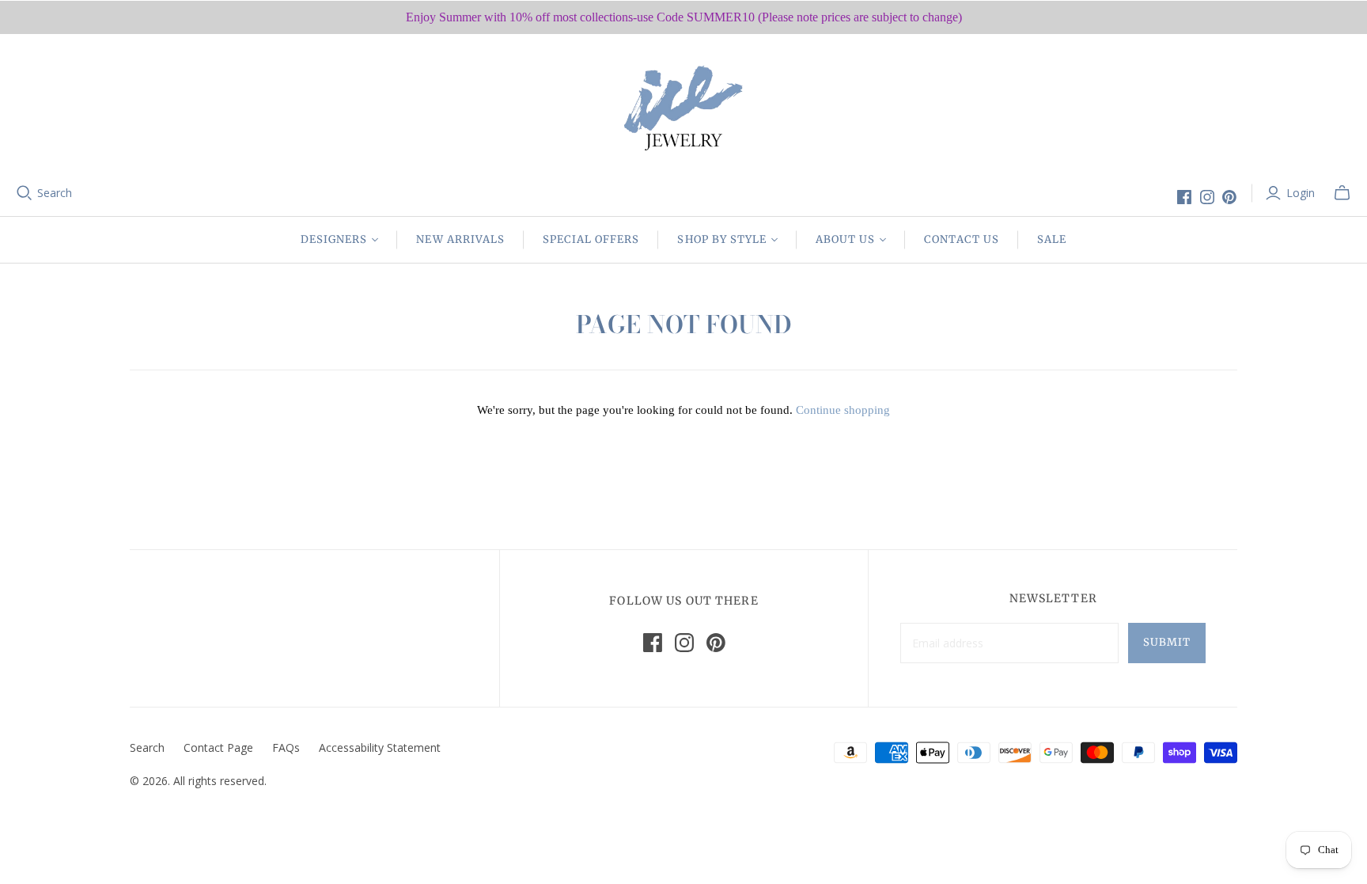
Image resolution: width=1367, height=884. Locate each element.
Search (54, 192)
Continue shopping (843, 410)
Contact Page (218, 747)
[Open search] (24, 193)
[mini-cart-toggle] (1342, 193)
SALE (1051, 239)
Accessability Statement (380, 747)
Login (1300, 192)
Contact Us (961, 239)
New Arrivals (460, 239)
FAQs (286, 747)
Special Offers (591, 239)
